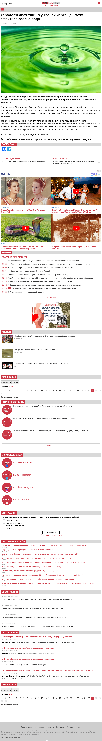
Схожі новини (10, 592)
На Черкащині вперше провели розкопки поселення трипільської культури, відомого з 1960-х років (44, 545)
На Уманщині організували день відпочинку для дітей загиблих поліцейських (40, 267)
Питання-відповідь (13, 402)
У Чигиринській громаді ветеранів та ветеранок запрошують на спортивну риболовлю (44, 285)
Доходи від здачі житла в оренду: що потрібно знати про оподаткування (44, 418)
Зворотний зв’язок (46, 727)
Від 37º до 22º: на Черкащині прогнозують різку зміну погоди (27, 550)
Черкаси (8, 3)
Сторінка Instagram (23, 487)
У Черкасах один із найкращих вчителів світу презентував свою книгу (31, 566)
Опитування (9, 513)
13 (46, 390)
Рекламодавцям (73, 727)
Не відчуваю (11, 528)
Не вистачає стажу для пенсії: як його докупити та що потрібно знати (42, 406)
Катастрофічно (12, 520)
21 (74, 390)
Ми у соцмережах (12, 455)
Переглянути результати (51, 535)
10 (35, 390)
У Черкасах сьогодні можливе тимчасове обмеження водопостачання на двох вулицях (39, 579)
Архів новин (9, 377)
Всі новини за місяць (9, 397)
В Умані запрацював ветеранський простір (26, 292)
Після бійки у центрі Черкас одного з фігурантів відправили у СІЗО (30, 571)
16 (56, 390)
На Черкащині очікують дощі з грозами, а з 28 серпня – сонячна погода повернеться (43, 261)
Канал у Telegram (22, 475)
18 (64, 390)
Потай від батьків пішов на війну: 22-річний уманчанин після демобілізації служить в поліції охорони (50, 278)
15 (53, 390)
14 (49, 390)
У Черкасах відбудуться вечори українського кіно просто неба (41, 363)
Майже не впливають (15, 526)
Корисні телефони (28, 727)
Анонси (6, 332)
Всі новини (51, 297)
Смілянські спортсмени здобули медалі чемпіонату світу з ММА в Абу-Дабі (40, 274)
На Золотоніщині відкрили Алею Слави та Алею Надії (30, 271)
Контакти (60, 727)
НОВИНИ (6, 252)
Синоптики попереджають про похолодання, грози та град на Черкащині (32, 608)
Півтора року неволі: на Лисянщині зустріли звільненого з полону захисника (43, 288)
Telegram (86, 139)
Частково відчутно (14, 523)
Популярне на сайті (13, 541)
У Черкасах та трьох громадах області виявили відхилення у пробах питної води (36, 558)
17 (60, 390)
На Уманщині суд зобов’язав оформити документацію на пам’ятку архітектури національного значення (51, 264)
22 (78, 390)
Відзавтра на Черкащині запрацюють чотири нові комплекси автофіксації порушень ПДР (40, 554)
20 (71, 390)
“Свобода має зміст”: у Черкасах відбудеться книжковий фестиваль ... (44, 336)
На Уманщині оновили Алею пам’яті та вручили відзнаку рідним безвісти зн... (35, 617)
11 (38, 390)
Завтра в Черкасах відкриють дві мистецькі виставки (36, 350)
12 (42, 390)
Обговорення (10, 633)
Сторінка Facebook (23, 462)
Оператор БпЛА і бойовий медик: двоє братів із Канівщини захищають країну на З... (37, 599)
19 (67, 390)
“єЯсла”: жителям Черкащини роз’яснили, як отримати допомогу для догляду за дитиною (51, 431)
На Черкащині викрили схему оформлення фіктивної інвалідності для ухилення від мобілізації (42, 575)
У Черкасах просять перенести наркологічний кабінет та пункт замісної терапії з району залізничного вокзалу (48, 583)
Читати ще (51, 446)
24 (85, 390)
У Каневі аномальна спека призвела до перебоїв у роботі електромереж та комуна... (38, 626)
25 (89, 390)
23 (82, 390)
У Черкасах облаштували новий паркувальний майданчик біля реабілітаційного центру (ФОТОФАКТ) (45, 562)
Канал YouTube (21, 499)
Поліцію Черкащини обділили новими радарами (25, 161)
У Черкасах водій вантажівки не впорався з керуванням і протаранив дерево (40, 281)
